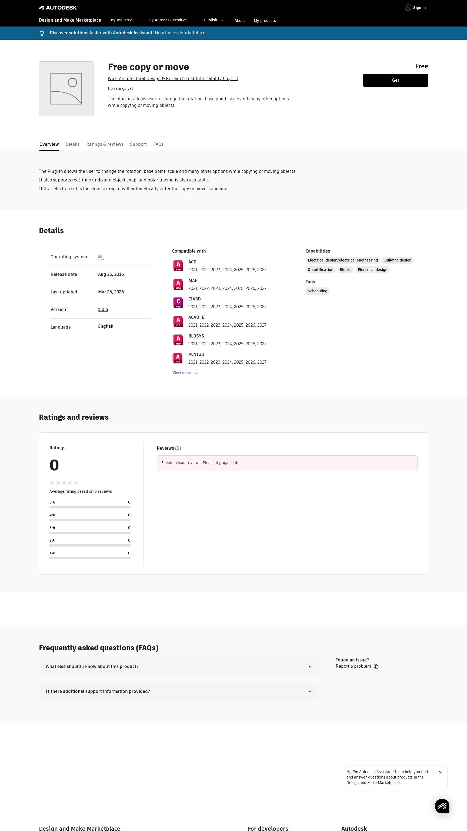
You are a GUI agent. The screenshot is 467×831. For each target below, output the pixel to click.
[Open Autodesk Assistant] (442, 806)
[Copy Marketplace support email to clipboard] (376, 666)
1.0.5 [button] (103, 309)
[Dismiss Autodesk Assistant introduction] (440, 772)
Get (395, 80)
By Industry (121, 20)
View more (181, 372)
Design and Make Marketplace (70, 20)
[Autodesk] (58, 7)
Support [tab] (138, 144)
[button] (179, 666)
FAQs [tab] (158, 144)
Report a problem (353, 666)
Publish (210, 20)
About (240, 20)
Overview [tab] (49, 144)
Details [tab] (72, 144)
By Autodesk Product (168, 20)
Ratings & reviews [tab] (105, 144)
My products (265, 20)
